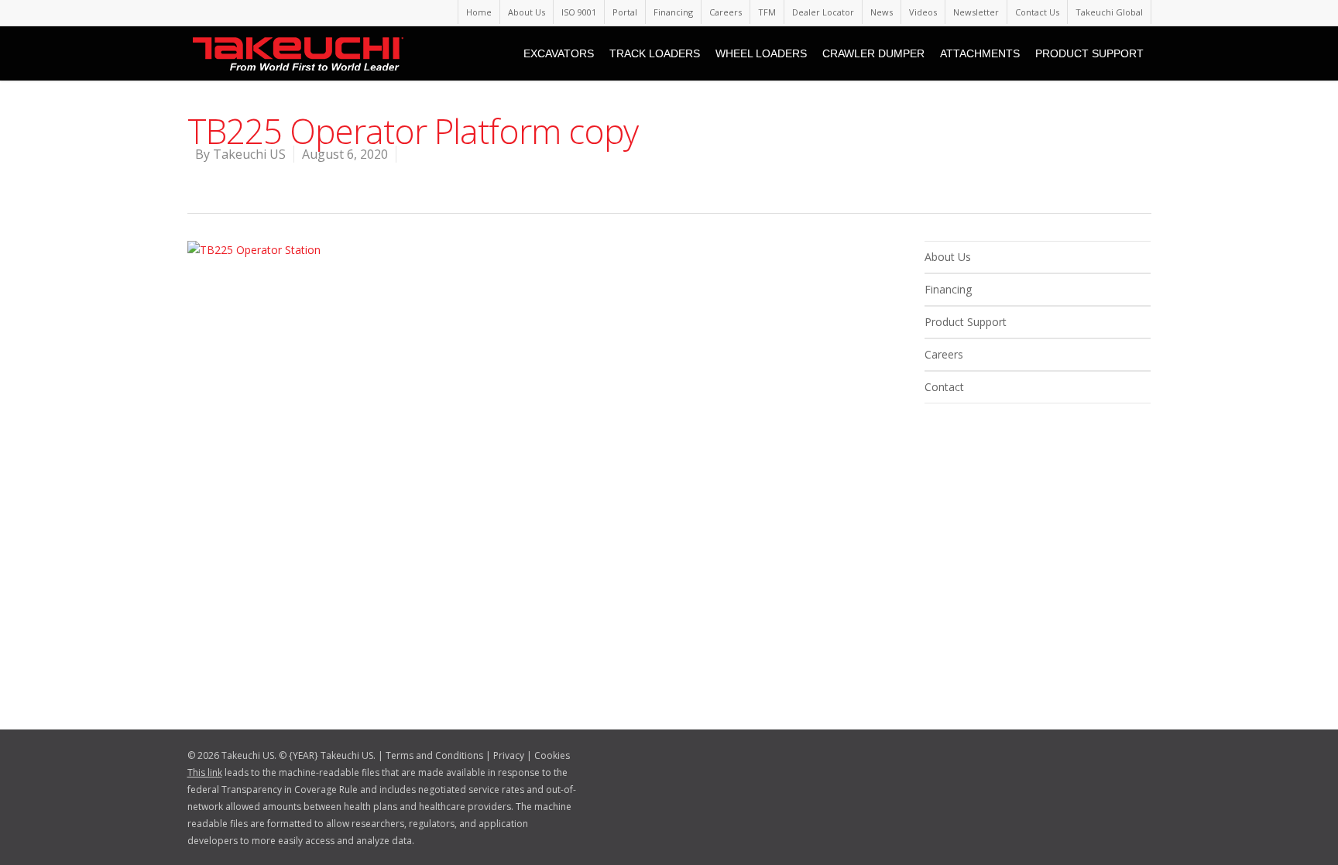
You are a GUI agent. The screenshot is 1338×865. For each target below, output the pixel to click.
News (881, 12)
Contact (944, 386)
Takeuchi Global (1109, 12)
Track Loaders (654, 53)
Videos (923, 12)
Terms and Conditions (434, 755)
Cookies (552, 755)
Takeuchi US (249, 154)
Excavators (558, 53)
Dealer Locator (823, 12)
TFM (767, 12)
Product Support (1089, 53)
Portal (624, 12)
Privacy (508, 755)
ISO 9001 (578, 12)
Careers (725, 12)
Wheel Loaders (761, 53)
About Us (526, 12)
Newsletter (976, 12)
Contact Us (1037, 12)
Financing (673, 12)
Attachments (980, 53)
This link (204, 772)
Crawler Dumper (873, 53)
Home (479, 12)
